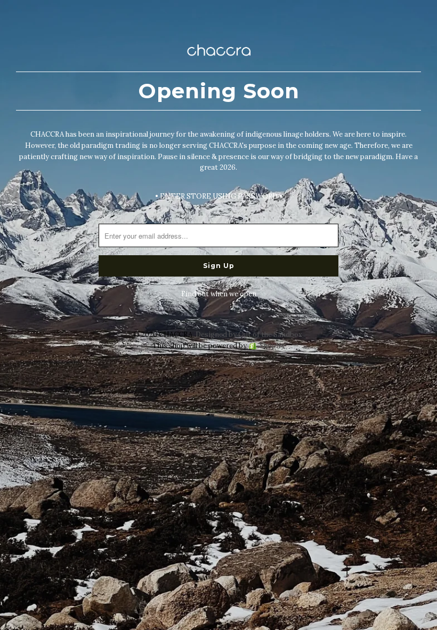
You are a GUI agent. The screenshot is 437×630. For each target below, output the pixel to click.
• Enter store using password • (218, 196)
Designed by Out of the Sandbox (249, 334)
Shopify (272, 345)
